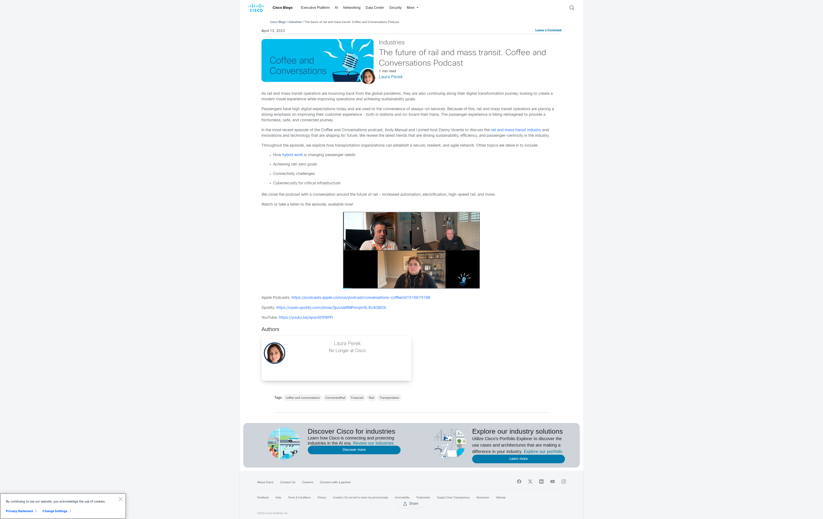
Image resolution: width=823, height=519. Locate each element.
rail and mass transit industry (516, 130)
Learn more (518, 458)
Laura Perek (391, 77)
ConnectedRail (335, 397)
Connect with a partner (335, 482)
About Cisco (265, 482)
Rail (371, 397)
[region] (63, 506)
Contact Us (287, 482)
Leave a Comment (548, 30)
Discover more (354, 449)
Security (395, 7)
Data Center (375, 7)
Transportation (389, 397)
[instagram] (564, 481)
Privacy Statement (19, 511)
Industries (295, 22)
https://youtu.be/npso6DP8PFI (306, 318)
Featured (357, 397)
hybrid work (292, 155)
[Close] (120, 499)
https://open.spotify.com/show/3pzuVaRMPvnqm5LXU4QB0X (331, 308)
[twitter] (530, 481)
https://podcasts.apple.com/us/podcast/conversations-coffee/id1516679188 (360, 298)
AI (336, 7)
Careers (307, 482)
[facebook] (519, 481)
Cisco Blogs (283, 7)
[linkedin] (541, 481)
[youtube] (552, 481)
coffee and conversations (303, 397)
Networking (351, 7)
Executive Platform (315, 7)
